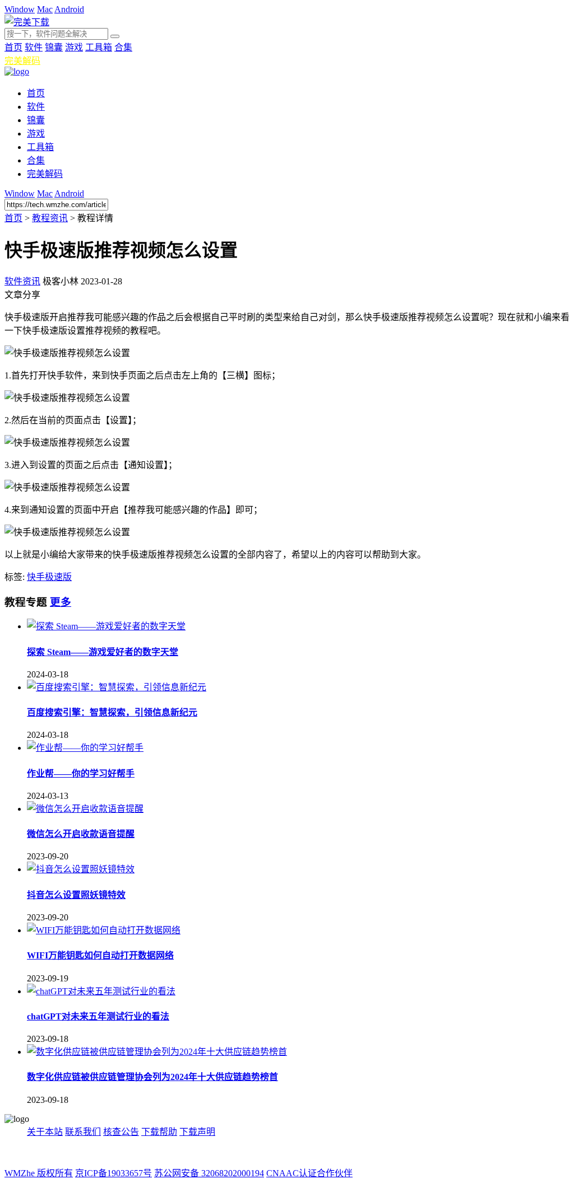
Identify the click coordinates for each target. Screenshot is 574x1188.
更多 (60, 602)
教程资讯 (50, 218)
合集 (123, 47)
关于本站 (45, 1131)
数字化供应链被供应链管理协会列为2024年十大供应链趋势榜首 (152, 1077)
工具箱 (98, 47)
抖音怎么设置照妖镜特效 (76, 895)
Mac (45, 9)
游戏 (74, 47)
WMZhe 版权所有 (38, 1173)
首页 (13, 47)
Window (19, 9)
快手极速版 (49, 577)
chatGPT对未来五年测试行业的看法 (98, 1016)
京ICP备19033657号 (113, 1173)
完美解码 (22, 61)
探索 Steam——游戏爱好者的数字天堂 (102, 652)
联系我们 (83, 1131)
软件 (34, 47)
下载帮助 (159, 1131)
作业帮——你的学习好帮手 (81, 773)
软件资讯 (22, 281)
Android (69, 9)
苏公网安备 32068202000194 (209, 1173)
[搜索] (114, 36)
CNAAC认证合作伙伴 (309, 1173)
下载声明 (197, 1131)
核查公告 (121, 1131)
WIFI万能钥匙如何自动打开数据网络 (100, 955)
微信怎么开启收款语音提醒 (81, 834)
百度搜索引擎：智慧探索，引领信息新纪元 (112, 712)
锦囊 (54, 47)
